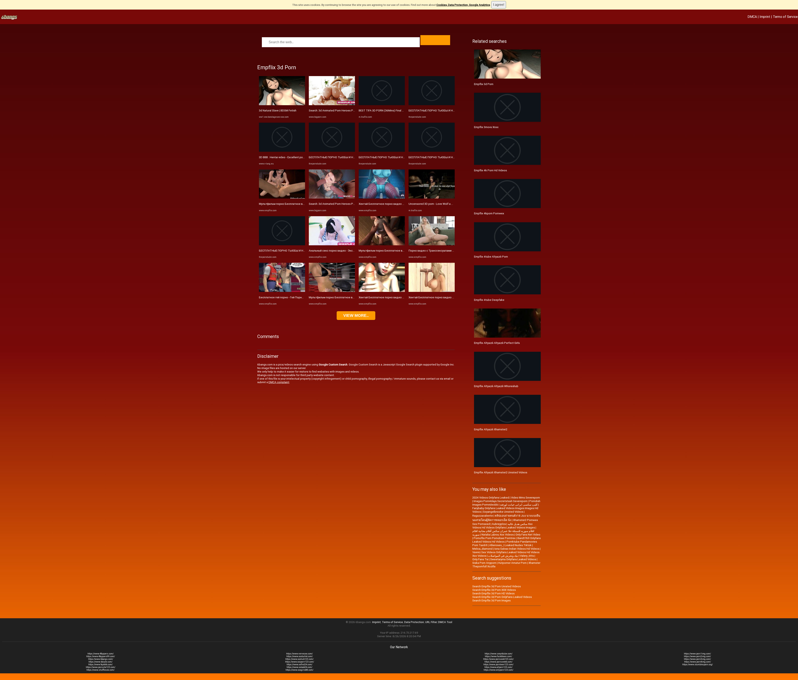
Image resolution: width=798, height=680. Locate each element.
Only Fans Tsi (480, 559)
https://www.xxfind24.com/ (299, 664)
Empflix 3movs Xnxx (486, 127)
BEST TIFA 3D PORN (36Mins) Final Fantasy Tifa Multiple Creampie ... (401, 110)
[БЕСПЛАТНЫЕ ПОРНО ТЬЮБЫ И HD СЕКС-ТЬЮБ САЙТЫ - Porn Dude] (282, 244)
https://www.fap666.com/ (100, 664)
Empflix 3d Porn (483, 84)
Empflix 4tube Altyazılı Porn (491, 256)
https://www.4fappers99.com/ (100, 656)
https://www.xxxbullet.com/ (299, 656)
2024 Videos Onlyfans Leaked (490, 497)
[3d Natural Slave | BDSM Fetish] (282, 104)
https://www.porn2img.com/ (697, 656)
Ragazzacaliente (482, 515)
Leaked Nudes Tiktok (518, 545)
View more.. (356, 315)
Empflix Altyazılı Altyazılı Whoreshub (496, 386)
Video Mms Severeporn (525, 497)
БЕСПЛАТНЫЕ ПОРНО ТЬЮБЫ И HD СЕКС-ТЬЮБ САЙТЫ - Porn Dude (303, 250)
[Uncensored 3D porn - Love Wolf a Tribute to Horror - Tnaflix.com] (432, 197)
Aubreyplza (499, 524)
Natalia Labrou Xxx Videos (498, 534)
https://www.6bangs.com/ (100, 659)
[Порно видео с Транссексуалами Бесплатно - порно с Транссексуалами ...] (432, 244)
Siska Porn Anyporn (484, 563)
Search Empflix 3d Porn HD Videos (493, 593)
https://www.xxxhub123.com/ (299, 659)
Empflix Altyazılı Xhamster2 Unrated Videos (500, 472)
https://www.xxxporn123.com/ (299, 661)
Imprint (765, 17)
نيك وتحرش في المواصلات (503, 556)
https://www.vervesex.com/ (299, 653)
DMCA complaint (278, 382)
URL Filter (431, 622)
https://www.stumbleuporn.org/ (697, 664)
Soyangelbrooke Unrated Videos (503, 511)
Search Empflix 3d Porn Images (491, 600)
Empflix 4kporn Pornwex (489, 213)
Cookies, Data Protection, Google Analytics (463, 5)
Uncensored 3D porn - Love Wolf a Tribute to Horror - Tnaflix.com (448, 204)
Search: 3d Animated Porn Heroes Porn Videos (337, 110)
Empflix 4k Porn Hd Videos (490, 170)
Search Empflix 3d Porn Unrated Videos (496, 586)
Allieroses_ (496, 545)
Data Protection (414, 622)
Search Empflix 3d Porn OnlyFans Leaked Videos (502, 597)
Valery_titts (527, 556)
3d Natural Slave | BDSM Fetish (277, 110)
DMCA (752, 17)
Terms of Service (785, 17)
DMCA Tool (445, 622)
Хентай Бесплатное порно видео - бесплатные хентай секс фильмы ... (404, 204)
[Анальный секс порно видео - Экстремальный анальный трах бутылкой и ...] (332, 244)
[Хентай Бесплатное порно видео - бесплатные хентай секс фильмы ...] (382, 197)
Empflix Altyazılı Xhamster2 (490, 429)
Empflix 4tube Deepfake (489, 300)
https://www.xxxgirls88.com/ (299, 670)
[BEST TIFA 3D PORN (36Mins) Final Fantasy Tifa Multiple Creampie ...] (382, 104)
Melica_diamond (482, 548)
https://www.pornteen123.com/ (498, 664)
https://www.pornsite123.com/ (100, 667)
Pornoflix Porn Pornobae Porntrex (495, 538)
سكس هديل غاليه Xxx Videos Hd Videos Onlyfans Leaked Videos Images (503, 525)
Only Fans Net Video (528, 534)
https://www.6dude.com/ (100, 661)
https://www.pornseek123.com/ (498, 659)
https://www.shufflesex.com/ (100, 670)
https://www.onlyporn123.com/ (498, 670)
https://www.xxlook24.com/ (299, 667)
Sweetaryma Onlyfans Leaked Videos (513, 559)
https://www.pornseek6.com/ (498, 661)
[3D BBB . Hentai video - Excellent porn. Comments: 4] (282, 151)
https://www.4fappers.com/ (100, 653)
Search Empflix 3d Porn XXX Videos (494, 590)
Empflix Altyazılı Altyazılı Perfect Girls (497, 343)
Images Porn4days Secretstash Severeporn (500, 501)
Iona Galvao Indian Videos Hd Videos (516, 548)
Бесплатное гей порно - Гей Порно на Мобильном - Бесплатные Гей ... (304, 297)
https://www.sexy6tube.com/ (498, 653)
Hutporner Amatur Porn (512, 563)
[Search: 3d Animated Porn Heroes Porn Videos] (332, 104)
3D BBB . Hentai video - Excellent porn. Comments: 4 (291, 157)
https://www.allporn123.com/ (498, 667)
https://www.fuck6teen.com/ (498, 656)
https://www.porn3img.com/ (697, 659)
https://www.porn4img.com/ (697, 661)
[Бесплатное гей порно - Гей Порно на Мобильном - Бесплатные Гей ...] (282, 291)
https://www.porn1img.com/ (697, 653)
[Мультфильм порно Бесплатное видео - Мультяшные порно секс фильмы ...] (282, 197)
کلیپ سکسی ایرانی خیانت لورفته (519, 504)
